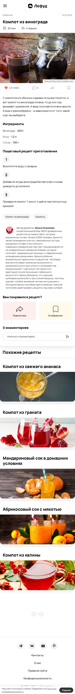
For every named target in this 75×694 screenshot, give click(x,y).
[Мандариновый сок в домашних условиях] (37, 483)
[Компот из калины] (37, 575)
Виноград (9, 131)
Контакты (37, 655)
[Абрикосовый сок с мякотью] (37, 529)
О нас (37, 663)
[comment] (67, 337)
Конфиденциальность (38, 678)
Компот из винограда (17, 216)
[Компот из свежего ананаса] (37, 387)
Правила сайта (37, 670)
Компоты (40, 216)
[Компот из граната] (37, 432)
